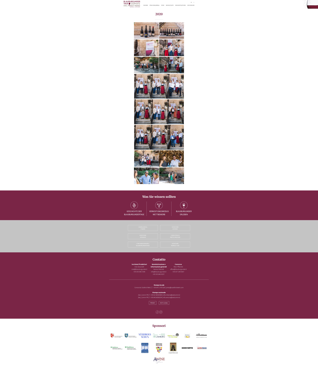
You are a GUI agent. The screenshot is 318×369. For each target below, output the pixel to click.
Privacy (152, 303)
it (191, 2)
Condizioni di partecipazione (175, 236)
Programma (154, 5)
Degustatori (180, 5)
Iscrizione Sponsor (142, 236)
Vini (162, 5)
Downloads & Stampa (143, 228)
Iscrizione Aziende (175, 228)
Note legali (164, 303)
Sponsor (190, 5)
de (193, 2)
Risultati (170, 5)
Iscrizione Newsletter (175, 244)
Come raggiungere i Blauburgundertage (143, 244)
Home (146, 5)
